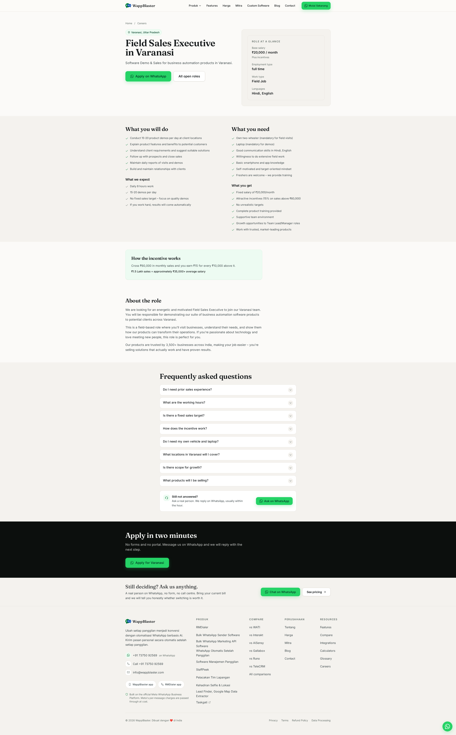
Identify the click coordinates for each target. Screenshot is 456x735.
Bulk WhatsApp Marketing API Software (216, 643)
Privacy (273, 720)
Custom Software (258, 5)
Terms (284, 720)
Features (212, 5)
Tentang (290, 627)
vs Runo (254, 658)
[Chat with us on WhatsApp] (447, 726)
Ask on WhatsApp (276, 501)
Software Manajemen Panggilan (217, 661)
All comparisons (260, 674)
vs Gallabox (257, 650)
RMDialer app (173, 684)
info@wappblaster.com (148, 672)
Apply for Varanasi (149, 563)
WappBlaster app (143, 684)
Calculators (327, 650)
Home (128, 23)
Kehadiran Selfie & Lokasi (213, 685)
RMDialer (202, 627)
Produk (193, 5)
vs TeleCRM (257, 666)
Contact (290, 5)
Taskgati (201, 702)
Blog (277, 5)
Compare (326, 635)
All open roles (189, 76)
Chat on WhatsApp (283, 592)
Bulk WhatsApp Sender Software (218, 635)
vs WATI (254, 627)
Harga (226, 5)
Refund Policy (300, 720)
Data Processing (321, 720)
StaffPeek (202, 669)
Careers (141, 23)
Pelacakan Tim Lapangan (213, 677)
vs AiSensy (256, 643)
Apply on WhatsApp (150, 76)
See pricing (314, 592)
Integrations (328, 643)
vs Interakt (256, 635)
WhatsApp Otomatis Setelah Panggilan (215, 653)
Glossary (326, 658)
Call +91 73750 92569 (148, 664)
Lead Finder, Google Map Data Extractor (216, 694)
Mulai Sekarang (318, 5)
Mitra (238, 5)
